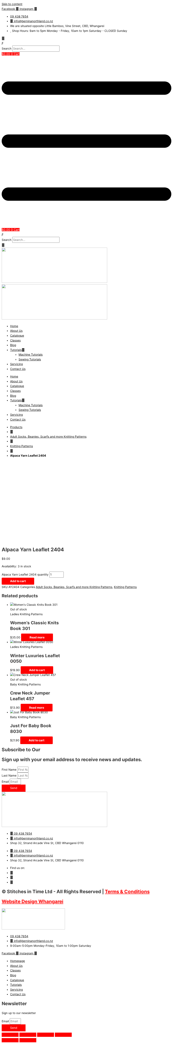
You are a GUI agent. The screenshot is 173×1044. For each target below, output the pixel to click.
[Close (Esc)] (63, 1035)
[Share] (45, 1035)
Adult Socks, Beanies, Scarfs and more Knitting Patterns (48, 436)
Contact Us (18, 369)
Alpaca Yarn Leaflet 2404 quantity (25, 574)
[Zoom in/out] (10, 1035)
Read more (37, 637)
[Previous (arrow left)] (10, 1040)
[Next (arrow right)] (27, 1040)
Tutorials (16, 350)
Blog (13, 345)
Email (6, 781)
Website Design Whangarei (32, 901)
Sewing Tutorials (30, 359)
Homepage (17, 961)
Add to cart (18, 581)
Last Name (9, 775)
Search (6, 48)
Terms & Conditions (127, 891)
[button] (86, 43)
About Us (16, 330)
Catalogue (17, 335)
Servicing (16, 364)
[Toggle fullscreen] (27, 1035)
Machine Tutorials (31, 354)
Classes (15, 340)
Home (14, 326)
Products (16, 427)
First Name (9, 769)
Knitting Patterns (21, 446)
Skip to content (12, 4)
